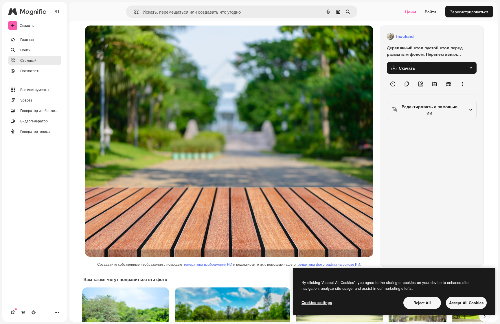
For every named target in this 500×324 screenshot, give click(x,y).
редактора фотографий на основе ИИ (329, 264)
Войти (430, 12)
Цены (410, 12)
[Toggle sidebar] (56, 11)
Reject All (422, 302)
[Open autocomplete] (134, 12)
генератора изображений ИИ (208, 264)
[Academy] (23, 312)
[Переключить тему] (33, 312)
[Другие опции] (462, 84)
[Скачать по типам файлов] (471, 68)
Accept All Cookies (466, 302)
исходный (124, 36)
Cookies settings (317, 302)
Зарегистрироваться (469, 12)
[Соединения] (12, 312)
